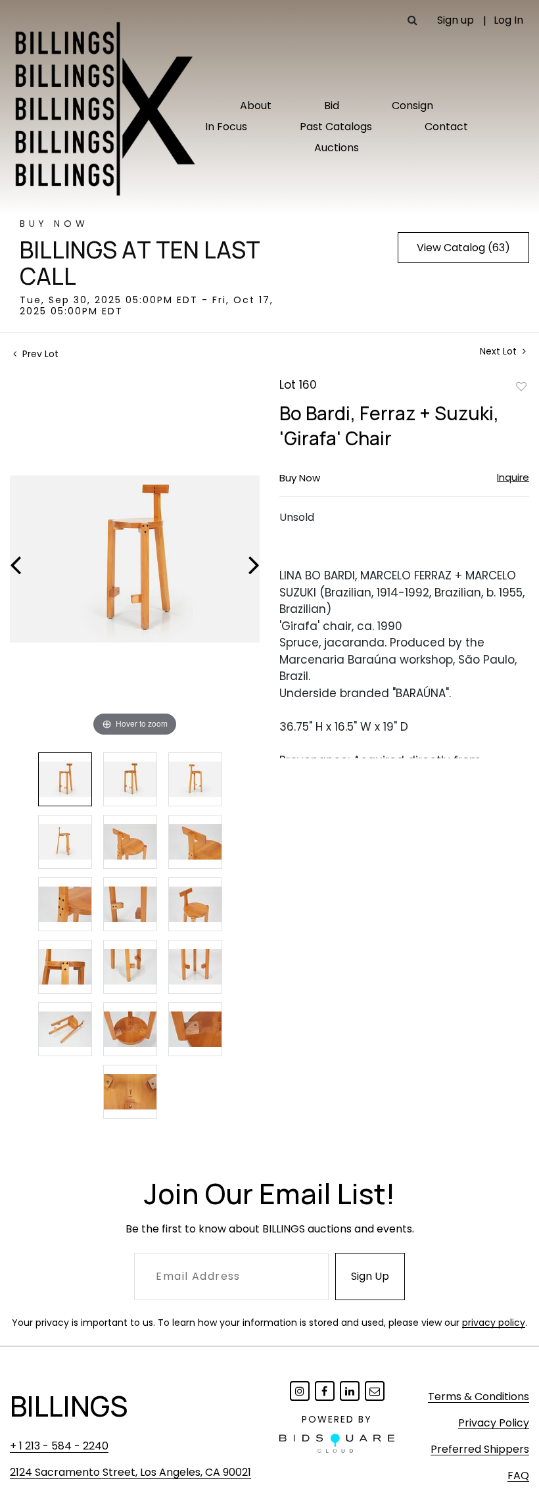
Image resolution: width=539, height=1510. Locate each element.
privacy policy (493, 1322)
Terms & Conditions (478, 1396)
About (255, 105)
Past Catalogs (336, 126)
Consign (412, 105)
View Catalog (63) (463, 247)
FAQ (518, 1475)
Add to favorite (521, 386)
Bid (331, 105)
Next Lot (499, 351)
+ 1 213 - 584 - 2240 (59, 1445)
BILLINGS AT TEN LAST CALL (140, 263)
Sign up (455, 20)
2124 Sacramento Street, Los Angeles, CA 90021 (130, 1472)
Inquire (513, 477)
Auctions (336, 147)
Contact (446, 126)
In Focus (226, 126)
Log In (508, 20)
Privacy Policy (493, 1422)
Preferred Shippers (480, 1449)
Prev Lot (39, 353)
